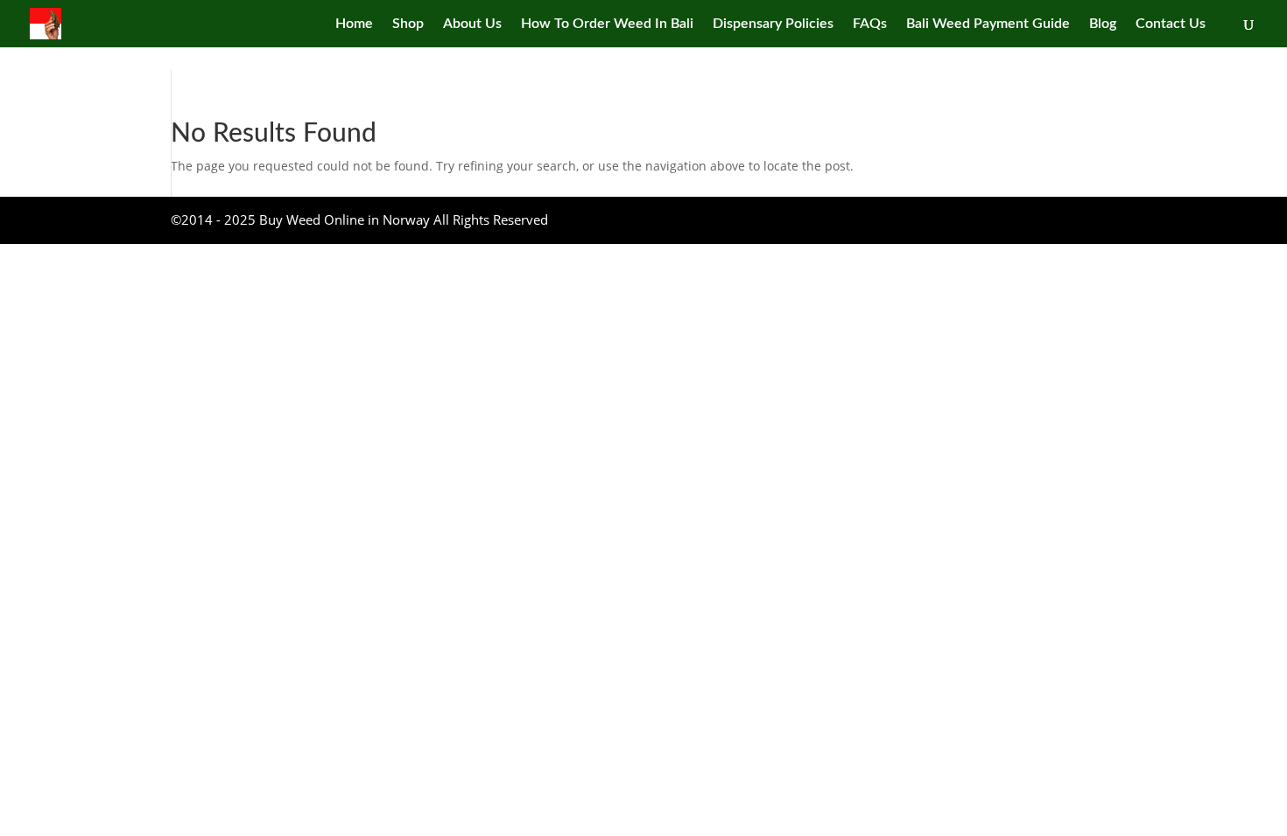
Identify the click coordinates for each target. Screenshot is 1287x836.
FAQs (870, 24)
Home (354, 24)
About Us (472, 24)
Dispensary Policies (773, 24)
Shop (408, 24)
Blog (1102, 24)
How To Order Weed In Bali (607, 24)
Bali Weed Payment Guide (988, 24)
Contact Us (1171, 24)
